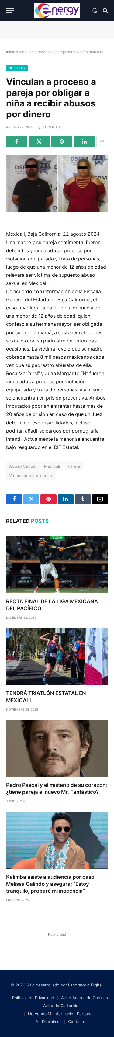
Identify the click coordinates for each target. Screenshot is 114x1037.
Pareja (74, 466)
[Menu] (10, 11)
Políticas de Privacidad (33, 997)
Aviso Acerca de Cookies (84, 997)
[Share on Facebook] (16, 141)
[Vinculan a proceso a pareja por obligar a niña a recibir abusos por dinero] (57, 183)
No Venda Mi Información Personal (60, 1013)
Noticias (17, 68)
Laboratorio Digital (85, 985)
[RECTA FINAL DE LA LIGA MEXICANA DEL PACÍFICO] (57, 564)
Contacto (76, 1021)
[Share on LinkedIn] (84, 141)
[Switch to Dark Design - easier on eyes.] (95, 10)
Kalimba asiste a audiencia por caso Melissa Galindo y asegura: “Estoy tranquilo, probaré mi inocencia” (50, 884)
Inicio (10, 52)
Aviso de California (60, 1005)
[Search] (105, 11)
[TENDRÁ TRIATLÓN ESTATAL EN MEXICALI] (57, 656)
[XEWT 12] (57, 10)
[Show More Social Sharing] (102, 141)
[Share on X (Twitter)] (39, 141)
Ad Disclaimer (48, 1021)
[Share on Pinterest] (61, 141)
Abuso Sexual (22, 466)
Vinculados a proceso (30, 475)
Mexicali (52, 466)
